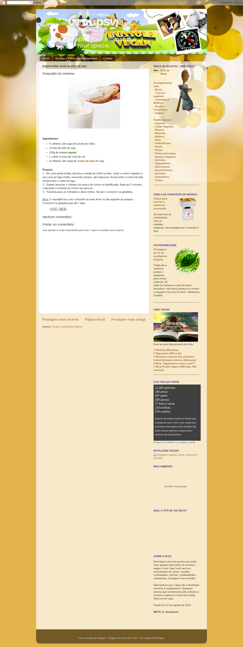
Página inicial (95, 319)
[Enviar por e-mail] (51, 209)
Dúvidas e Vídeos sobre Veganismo (76, 58)
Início (46, 58)
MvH (135, 638)
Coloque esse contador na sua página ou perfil (174, 442)
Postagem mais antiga (128, 319)
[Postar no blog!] (55, 209)
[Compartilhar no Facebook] (61, 209)
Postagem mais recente (60, 319)
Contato (107, 58)
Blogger (160, 638)
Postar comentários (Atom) (67, 326)
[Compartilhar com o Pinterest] (65, 209)
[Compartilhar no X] (58, 209)
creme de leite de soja (90, 161)
